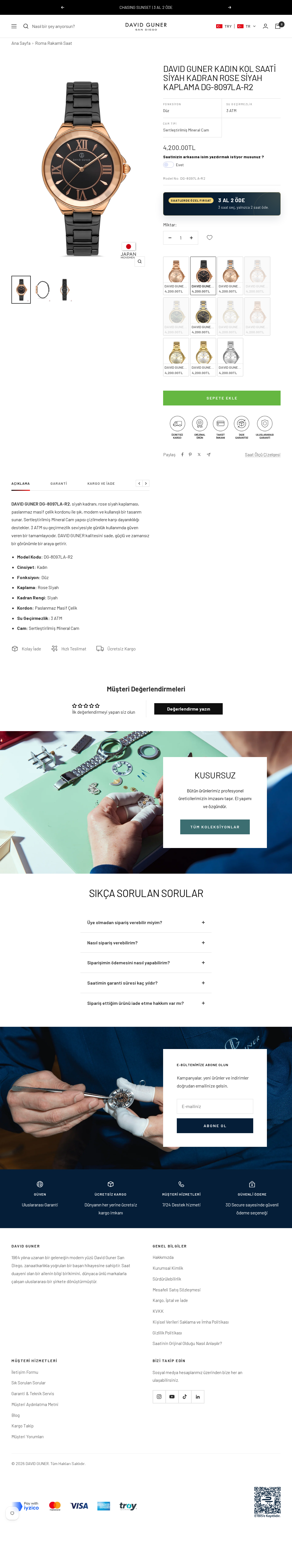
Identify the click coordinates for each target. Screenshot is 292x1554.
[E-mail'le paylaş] (208, 455)
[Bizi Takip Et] (159, 1397)
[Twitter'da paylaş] (199, 455)
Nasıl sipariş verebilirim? (112, 942)
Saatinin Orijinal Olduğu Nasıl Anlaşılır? (187, 1343)
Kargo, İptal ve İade (170, 1300)
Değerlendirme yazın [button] (188, 708)
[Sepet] (278, 26)
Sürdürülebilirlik (167, 1278)
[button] (236, 26)
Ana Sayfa (21, 43)
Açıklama (20, 483)
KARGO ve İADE (101, 483)
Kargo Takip (22, 1425)
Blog (15, 1415)
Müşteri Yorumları (27, 1436)
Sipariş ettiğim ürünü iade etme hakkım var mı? (135, 1003)
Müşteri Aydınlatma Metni (34, 1404)
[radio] (176, 276)
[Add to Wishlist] (209, 237)
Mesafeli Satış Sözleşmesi (177, 1289)
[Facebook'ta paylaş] (182, 455)
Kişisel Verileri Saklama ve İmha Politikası (191, 1321)
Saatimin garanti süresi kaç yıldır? (122, 982)
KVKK (158, 1311)
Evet (180, 164)
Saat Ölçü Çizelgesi (263, 454)
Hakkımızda (163, 1257)
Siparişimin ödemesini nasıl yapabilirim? (128, 962)
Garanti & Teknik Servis (32, 1393)
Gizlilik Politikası (167, 1332)
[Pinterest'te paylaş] (190, 455)
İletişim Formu (24, 1372)
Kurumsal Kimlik (168, 1268)
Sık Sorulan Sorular (28, 1382)
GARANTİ (58, 483)
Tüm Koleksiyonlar (215, 826)
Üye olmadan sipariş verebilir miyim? (124, 922)
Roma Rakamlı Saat (53, 43)
